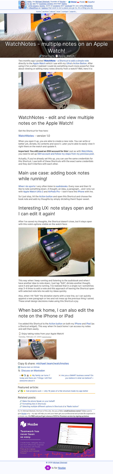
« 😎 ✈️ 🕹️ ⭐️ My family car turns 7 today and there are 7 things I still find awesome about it (36, 378)
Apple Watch (39, 63)
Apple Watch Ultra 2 (33, 191)
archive (45, 11)
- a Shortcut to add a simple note (66, 60)
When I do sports (26, 186)
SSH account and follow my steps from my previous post (65, 153)
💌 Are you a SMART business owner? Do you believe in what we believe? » (76, 376)
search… (73, 11)
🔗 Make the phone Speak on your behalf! (37, 401)
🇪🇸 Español (90, 2)
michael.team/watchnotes (52, 363)
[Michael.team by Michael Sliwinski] (22, 5)
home (38, 11)
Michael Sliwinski (42, 1)
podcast (68, 6)
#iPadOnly (88, 6)
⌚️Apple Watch (64, 56)
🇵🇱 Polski (81, 2)
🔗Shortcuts (46, 56)
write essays (33, 6)
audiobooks (62, 186)
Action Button (80, 63)
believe (45, 8)
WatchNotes (26, 135)
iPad (88, 323)
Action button (46, 196)
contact (65, 11)
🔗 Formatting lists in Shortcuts (33, 404)
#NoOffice (33, 8)
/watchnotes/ (46, 337)
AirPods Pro (54, 191)
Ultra (68, 63)
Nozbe (62, 1)
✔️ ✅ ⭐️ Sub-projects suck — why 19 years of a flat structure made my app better (53, 391)
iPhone (81, 191)
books (42, 6)
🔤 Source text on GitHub (29, 367)
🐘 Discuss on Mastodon (31, 370)
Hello (29, 1)
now (58, 11)
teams (64, 4)
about (52, 11)
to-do (29, 4)
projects (56, 6)
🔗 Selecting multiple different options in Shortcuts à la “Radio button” (49, 406)
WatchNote (86, 151)
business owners (46, 4)
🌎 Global (72, 2)
